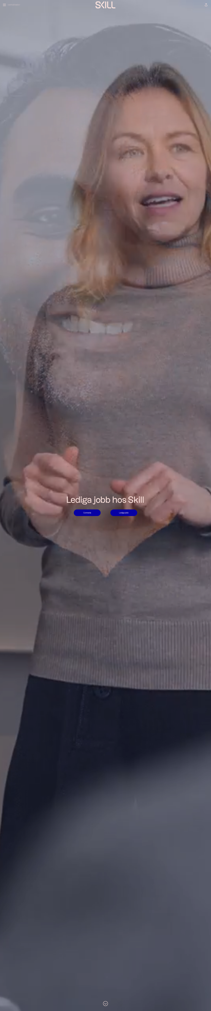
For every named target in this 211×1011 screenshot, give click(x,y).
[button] (206, 4)
